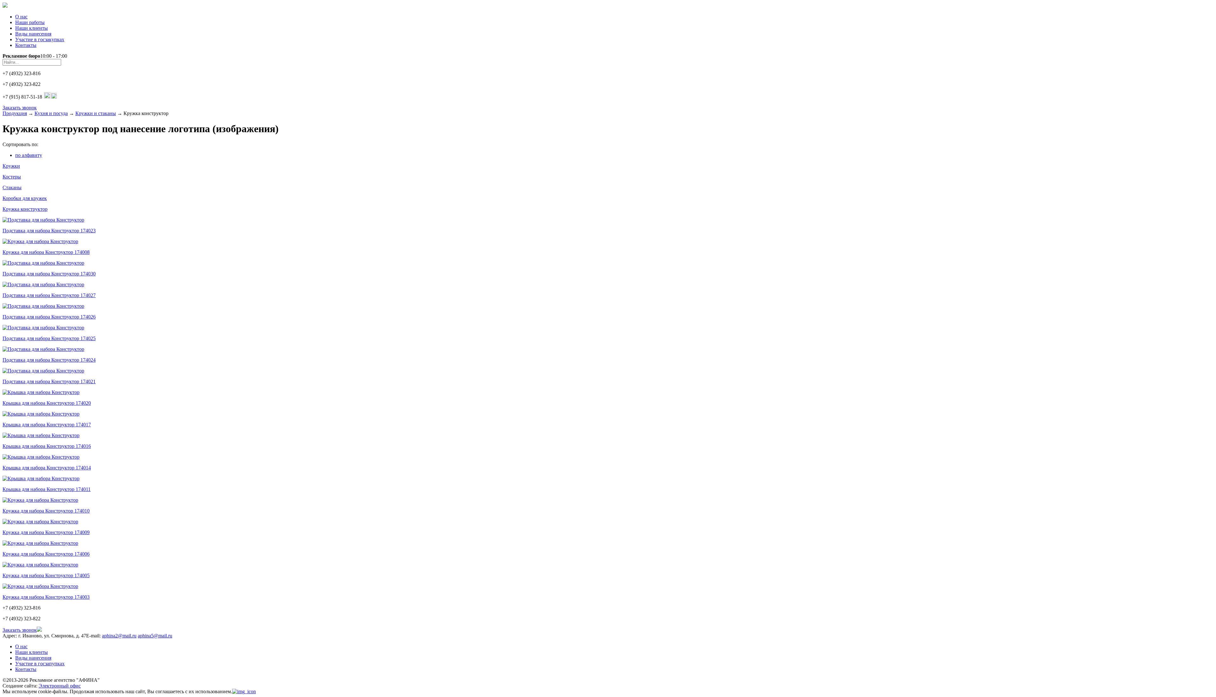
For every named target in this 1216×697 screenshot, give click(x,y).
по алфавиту (28, 155)
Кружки (11, 166)
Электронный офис (60, 685)
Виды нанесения (33, 33)
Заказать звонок (20, 107)
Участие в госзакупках (39, 39)
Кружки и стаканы (95, 113)
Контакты (25, 45)
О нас (21, 16)
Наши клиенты (31, 28)
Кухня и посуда (51, 113)
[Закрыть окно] (244, 691)
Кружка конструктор (25, 209)
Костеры (12, 176)
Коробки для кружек (25, 198)
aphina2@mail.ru (119, 635)
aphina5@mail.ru (155, 635)
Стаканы (12, 187)
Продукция (15, 113)
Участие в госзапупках (40, 663)
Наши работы (30, 22)
